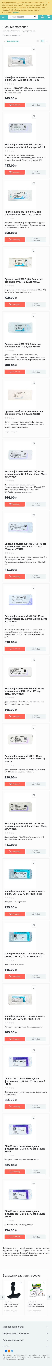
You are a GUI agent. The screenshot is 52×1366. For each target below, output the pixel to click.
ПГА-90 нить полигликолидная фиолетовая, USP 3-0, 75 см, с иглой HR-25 (25, 1214)
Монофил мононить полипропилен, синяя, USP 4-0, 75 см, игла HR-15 (25, 955)
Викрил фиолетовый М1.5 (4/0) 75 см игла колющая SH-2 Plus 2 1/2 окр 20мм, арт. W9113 (25, 546)
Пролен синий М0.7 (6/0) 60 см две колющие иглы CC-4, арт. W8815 (24, 412)
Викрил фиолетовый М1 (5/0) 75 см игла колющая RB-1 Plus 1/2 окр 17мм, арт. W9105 (26, 619)
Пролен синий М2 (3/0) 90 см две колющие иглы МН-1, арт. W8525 (23, 213)
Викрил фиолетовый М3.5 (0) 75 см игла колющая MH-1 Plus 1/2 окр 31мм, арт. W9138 (24, 691)
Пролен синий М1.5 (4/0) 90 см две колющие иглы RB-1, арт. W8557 (24, 280)
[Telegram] (12, 1351)
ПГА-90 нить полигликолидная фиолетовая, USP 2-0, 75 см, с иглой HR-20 (25, 1081)
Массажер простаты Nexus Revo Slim (12, 1305)
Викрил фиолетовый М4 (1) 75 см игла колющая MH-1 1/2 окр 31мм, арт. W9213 (26, 759)
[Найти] (35, 16)
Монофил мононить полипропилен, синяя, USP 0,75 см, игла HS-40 (25, 78)
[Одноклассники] (9, 1351)
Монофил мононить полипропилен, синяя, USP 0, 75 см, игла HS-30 (25, 1017)
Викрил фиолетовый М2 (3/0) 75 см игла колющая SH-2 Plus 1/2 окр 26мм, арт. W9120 (26, 474)
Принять (15, 12)
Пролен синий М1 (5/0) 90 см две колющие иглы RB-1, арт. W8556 (23, 345)
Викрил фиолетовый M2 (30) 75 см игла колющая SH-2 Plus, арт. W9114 (25, 146)
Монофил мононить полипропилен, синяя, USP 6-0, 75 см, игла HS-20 (25, 892)
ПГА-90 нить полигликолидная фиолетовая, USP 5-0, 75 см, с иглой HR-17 (25, 1149)
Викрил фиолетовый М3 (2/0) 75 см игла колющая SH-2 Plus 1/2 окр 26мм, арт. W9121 (26, 826)
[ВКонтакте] (6, 1351)
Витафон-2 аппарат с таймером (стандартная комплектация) (37, 1305)
